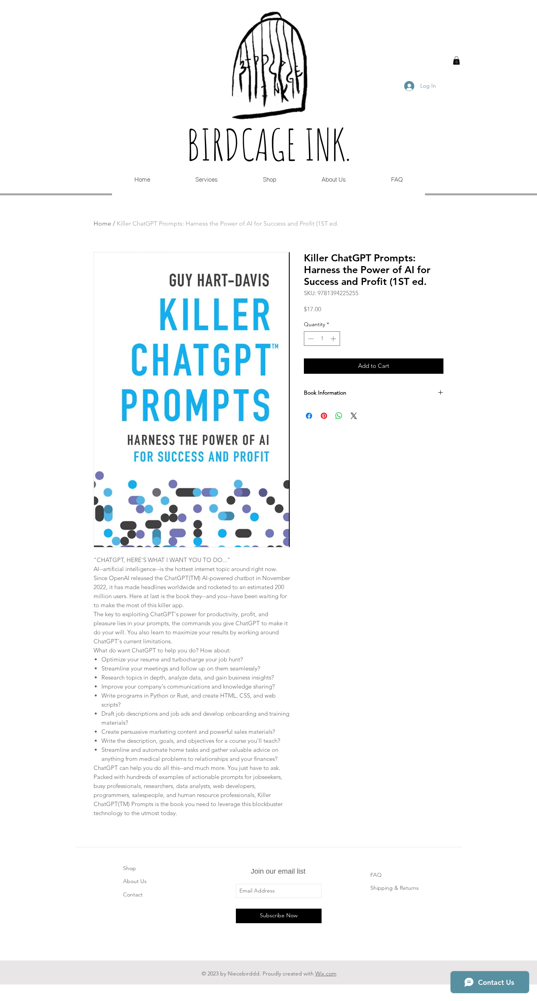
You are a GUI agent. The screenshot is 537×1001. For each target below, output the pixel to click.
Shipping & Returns (394, 887)
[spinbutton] (322, 338)
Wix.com (326, 973)
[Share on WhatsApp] (339, 416)
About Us (135, 881)
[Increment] (334, 338)
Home (102, 223)
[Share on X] (354, 416)
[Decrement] (310, 338)
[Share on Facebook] (309, 416)
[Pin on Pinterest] (324, 416)
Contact (133, 894)
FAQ (376, 874)
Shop (129, 868)
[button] (456, 60)
